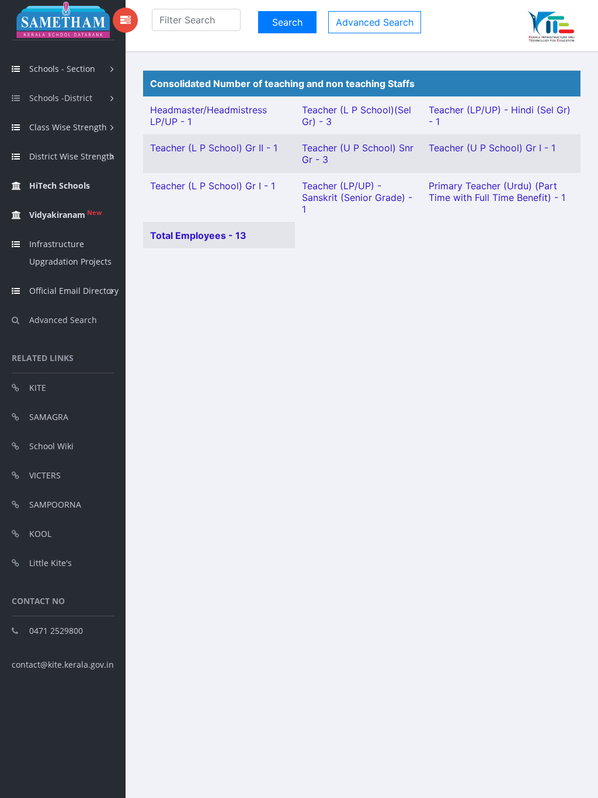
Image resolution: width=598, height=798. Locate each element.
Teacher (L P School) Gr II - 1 (213, 148)
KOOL (40, 533)
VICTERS (45, 475)
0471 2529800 (56, 630)
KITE (37, 387)
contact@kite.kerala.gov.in (63, 664)
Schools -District (60, 97)
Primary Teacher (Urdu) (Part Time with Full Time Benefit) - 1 (497, 191)
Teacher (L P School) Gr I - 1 (212, 186)
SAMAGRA (48, 416)
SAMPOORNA (55, 504)
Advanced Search (63, 319)
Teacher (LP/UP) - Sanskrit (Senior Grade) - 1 (357, 197)
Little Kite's (50, 562)
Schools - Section (62, 68)
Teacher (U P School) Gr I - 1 (492, 148)
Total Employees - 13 (198, 235)
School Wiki (51, 446)
